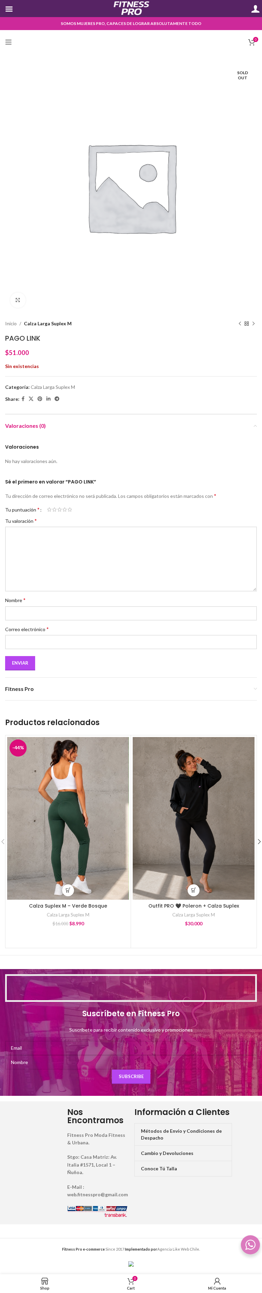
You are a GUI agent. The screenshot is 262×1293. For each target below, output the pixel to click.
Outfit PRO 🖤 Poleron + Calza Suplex (193, 905)
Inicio (11, 323)
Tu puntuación (22, 509)
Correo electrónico (27, 629)
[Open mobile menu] (8, 42)
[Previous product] (239, 323)
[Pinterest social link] (39, 399)
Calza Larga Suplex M (48, 323)
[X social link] (31, 399)
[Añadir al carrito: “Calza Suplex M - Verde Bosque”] (68, 890)
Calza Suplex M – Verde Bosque (68, 905)
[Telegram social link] (57, 399)
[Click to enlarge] (18, 300)
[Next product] (253, 323)
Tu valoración (21, 520)
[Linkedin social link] (48, 399)
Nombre (15, 600)
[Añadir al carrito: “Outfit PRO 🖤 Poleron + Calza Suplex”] (194, 890)
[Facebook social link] (23, 399)
